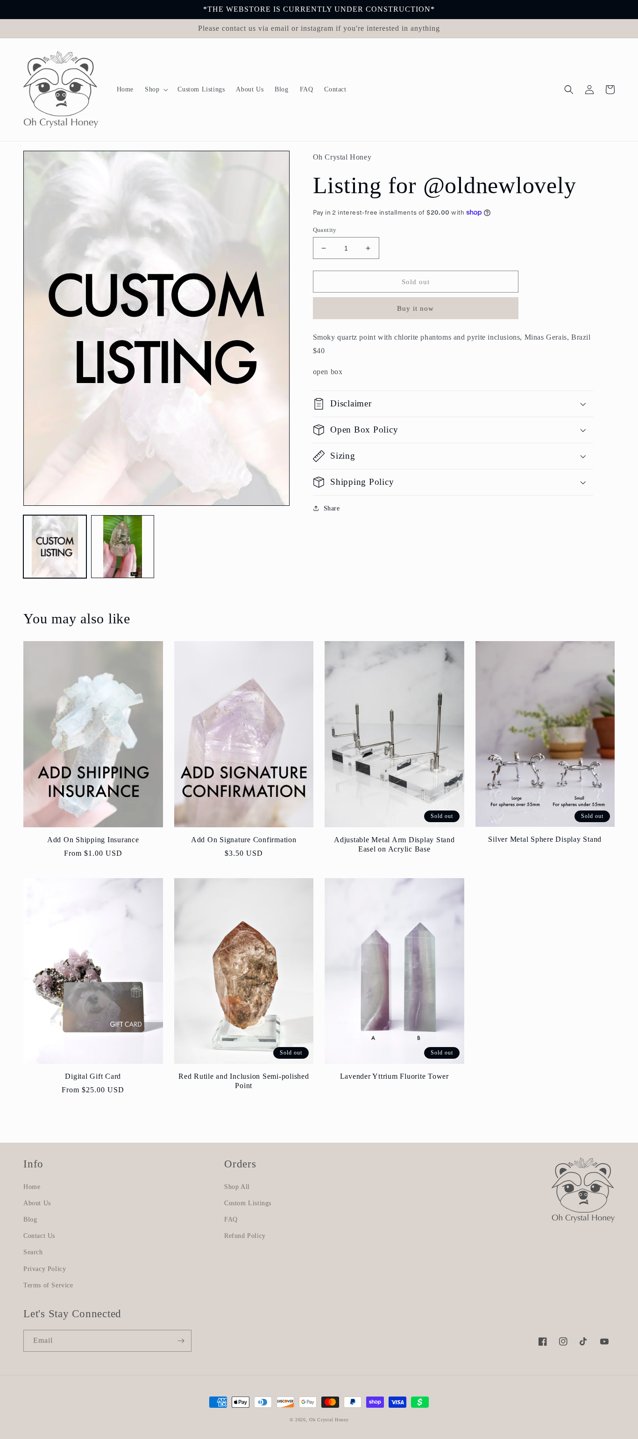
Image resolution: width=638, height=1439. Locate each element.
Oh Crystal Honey (328, 1419)
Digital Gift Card (93, 1076)
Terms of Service (48, 1285)
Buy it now (415, 308)
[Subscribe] (180, 1341)
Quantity (325, 229)
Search (33, 1252)
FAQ (231, 1219)
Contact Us (39, 1235)
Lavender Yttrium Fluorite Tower (394, 1076)
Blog (30, 1219)
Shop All (237, 1186)
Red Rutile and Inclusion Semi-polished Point (243, 1081)
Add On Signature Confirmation (244, 840)
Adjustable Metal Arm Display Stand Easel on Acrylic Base (394, 844)
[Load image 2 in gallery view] (122, 546)
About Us (37, 1203)
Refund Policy (245, 1235)
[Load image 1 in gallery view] (54, 546)
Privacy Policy (44, 1268)
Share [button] (332, 508)
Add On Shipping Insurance (93, 840)
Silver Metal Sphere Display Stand (545, 839)
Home (31, 1186)
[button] (155, 89)
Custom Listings (247, 1203)
